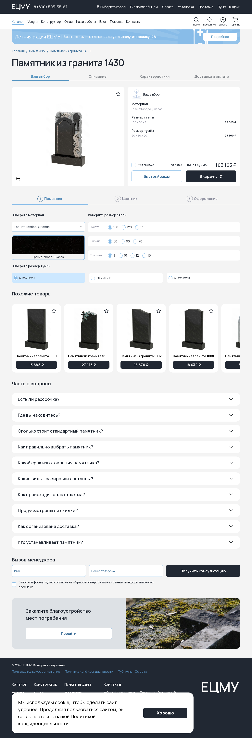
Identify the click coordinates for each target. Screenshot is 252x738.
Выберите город (113, 7)
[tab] (50, 200)
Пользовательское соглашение (36, 671)
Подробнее (220, 37)
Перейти (68, 633)
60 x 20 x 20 (182, 278)
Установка (186, 7)
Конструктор (51, 21)
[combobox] (47, 226)
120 (129, 227)
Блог (103, 21)
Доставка (205, 7)
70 (140, 241)
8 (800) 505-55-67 (50, 6)
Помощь (116, 21)
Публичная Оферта (132, 671)
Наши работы (86, 21)
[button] (126, 399)
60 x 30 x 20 (27, 278)
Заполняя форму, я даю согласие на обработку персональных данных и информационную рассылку (86, 584)
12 (137, 255)
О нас (68, 21)
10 (125, 255)
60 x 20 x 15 (103, 278)
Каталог (18, 22)
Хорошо (165, 713)
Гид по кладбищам (144, 7)
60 (128, 241)
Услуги (33, 22)
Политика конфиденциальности (89, 671)
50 (115, 241)
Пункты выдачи (229, 7)
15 (149, 255)
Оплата (167, 7)
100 (115, 227)
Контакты (133, 21)
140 (143, 227)
